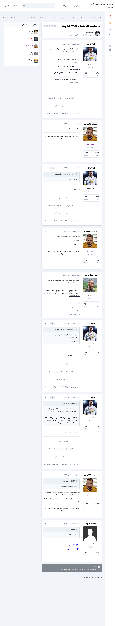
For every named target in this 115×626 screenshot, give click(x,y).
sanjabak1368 (91, 523)
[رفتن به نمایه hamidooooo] (90, 285)
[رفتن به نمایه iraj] (36, 53)
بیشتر (64, 6)
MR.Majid (30, 60)
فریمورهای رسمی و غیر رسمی (73, 35)
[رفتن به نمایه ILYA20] (36, 39)
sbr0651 (86, 32)
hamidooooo (91, 275)
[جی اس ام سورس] (110, 22)
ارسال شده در (71, 44)
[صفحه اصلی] (110, 16)
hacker (30, 31)
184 (85, 304)
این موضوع (33, 5)
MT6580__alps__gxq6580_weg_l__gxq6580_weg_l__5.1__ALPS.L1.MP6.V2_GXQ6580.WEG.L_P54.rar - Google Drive (62, 293)
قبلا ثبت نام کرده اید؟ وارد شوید (12, 6)
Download (76, 244)
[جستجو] (24, 5)
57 (86, 552)
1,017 (86, 153)
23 (86, 73)
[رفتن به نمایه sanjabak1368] (90, 533)
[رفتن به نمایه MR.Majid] (36, 61)
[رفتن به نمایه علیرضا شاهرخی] (90, 134)
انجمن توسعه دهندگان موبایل (102, 5)
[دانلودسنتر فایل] (110, 35)
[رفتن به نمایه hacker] (36, 32)
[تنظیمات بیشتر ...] (45, 44)
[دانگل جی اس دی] (110, 29)
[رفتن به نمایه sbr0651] (97, 33)
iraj (32, 53)
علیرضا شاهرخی (90, 124)
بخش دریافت (75, 6)
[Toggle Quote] (76, 174)
